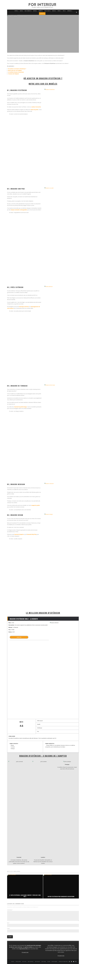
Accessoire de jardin (43, 38)
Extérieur (42, 13)
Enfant (59, 10)
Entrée (16, 10)
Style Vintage (43, 961)
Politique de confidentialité (63, 961)
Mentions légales (54, 961)
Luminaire (69, 10)
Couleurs (12, 961)
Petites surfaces (18, 961)
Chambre (40, 10)
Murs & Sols (24, 961)
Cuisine (34, 10)
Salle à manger (28, 10)
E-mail (8, 928)
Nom (8, 922)
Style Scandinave (30, 961)
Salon (21, 10)
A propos (48, 961)
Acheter (19, 637)
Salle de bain (47, 10)
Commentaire (10, 909)
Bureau (53, 10)
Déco (64, 10)
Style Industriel (37, 961)
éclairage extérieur (24, 306)
